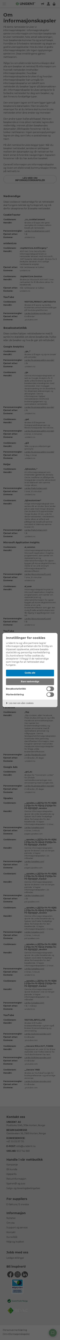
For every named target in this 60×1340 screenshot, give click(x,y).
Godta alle (30, 672)
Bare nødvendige (30, 681)
